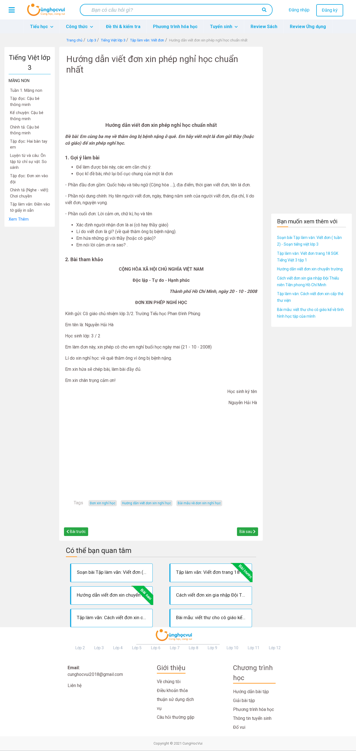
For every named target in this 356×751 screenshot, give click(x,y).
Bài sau (246, 531)
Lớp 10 (232, 648)
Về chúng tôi (169, 681)
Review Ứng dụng (308, 26)
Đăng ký (330, 10)
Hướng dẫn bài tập (251, 691)
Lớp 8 (193, 648)
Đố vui (239, 727)
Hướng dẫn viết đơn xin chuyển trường (310, 269)
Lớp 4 (118, 648)
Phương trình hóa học (175, 26)
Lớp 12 (275, 648)
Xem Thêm (19, 219)
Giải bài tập (244, 700)
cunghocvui (47, 12)
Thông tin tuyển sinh (252, 718)
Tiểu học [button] (39, 26)
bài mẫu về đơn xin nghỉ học (199, 503)
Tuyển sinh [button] (221, 26)
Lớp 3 (99, 648)
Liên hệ (74, 685)
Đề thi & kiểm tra (123, 26)
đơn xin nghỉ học (102, 503)
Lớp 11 (253, 648)
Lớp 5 (137, 648)
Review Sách (264, 26)
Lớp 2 (80, 648)
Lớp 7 (174, 648)
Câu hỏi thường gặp (175, 717)
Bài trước (77, 531)
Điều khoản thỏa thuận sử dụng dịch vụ (175, 699)
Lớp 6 (155, 648)
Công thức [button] (77, 26)
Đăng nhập (299, 10)
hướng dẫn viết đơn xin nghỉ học (146, 503)
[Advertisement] (29, 310)
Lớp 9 (212, 648)
